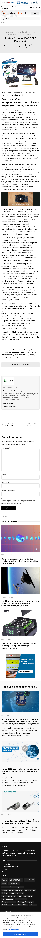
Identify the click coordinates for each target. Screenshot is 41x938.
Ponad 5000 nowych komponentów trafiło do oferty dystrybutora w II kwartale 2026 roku (20, 771)
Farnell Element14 (22, 904)
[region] (20, 925)
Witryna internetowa (8, 490)
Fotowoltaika (14, 884)
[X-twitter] (36, 7)
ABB (19, 896)
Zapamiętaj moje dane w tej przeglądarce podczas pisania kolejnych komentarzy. (18, 502)
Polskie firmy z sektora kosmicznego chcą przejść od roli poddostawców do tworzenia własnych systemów (20, 603)
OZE (4, 880)
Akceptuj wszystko (20, 934)
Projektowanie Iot (21, 355)
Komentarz (5, 448)
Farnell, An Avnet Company (12, 391)
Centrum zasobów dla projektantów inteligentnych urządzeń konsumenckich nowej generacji (19, 561)
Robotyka (33, 904)
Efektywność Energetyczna (12, 890)
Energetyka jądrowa (8, 904)
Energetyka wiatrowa (9, 902)
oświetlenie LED (7, 899)
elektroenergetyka (8, 896)
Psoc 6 (31, 355)
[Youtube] (31, 7)
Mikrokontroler (7, 355)
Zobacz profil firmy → (10, 407)
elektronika (29, 880)
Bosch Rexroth (30, 890)
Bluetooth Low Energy (21, 350)
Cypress (34, 350)
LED (4, 884)
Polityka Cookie (13, 929)
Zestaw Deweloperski (10, 357)
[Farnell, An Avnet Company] (8, 381)
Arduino (8, 350)
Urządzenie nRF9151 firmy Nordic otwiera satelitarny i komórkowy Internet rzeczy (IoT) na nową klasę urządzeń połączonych (20, 721)
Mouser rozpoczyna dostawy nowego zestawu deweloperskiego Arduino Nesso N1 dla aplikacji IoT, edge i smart (20, 821)
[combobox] (20, 18)
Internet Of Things (28, 352)
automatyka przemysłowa (12, 887)
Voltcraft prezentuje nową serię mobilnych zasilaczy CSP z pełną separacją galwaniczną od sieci (20, 645)
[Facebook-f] (34, 7)
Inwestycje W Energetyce (25, 902)
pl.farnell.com (8, 403)
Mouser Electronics (16, 893)
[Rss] (39, 7)
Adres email (5, 482)
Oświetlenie (28, 896)
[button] (35, 13)
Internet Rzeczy (21, 899)
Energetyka (16, 880)
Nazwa (4, 474)
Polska (4, 893)
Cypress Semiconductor (11, 352)
